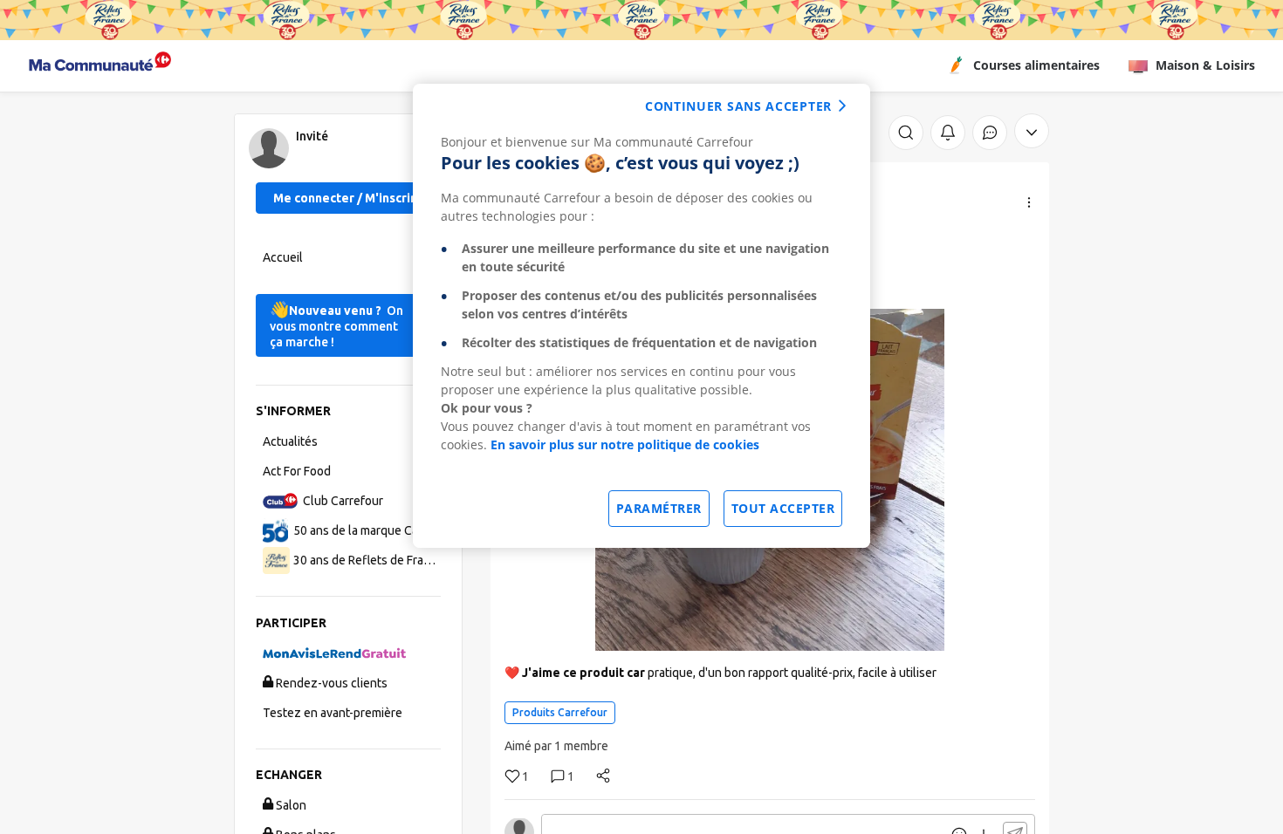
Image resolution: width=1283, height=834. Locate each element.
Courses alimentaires (1036, 65)
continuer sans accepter (738, 106)
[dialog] (641, 316)
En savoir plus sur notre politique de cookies (625, 444)
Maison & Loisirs (1205, 65)
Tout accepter (783, 508)
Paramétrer (659, 508)
